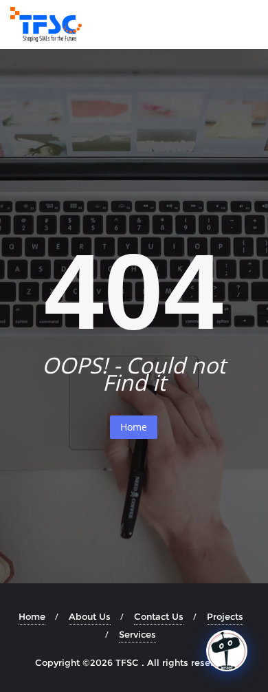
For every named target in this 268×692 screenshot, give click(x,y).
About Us (90, 616)
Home (133, 426)
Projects (225, 616)
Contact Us (158, 616)
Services (137, 634)
